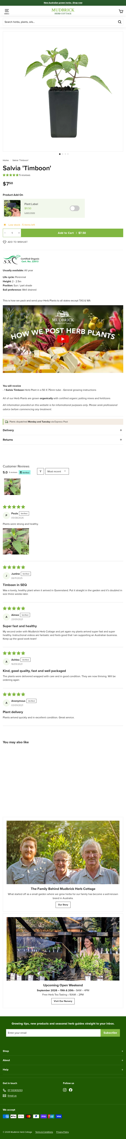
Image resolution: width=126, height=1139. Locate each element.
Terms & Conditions (44, 1131)
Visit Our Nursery (63, 1001)
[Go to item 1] (12, 487)
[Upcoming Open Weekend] (63, 949)
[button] (11, 175)
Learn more (29, 212)
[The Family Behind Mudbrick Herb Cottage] (63, 852)
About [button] (6, 1060)
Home (6, 160)
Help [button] (5, 1069)
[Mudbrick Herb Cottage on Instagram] (64, 1090)
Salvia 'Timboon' (20, 160)
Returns (8, 440)
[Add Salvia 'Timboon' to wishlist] (39, 751)
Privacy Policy (62, 1131)
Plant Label (31, 204)
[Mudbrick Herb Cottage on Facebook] (70, 1090)
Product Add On (13, 195)
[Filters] (40, 471)
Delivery (8, 430)
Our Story (63, 904)
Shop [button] (6, 1051)
